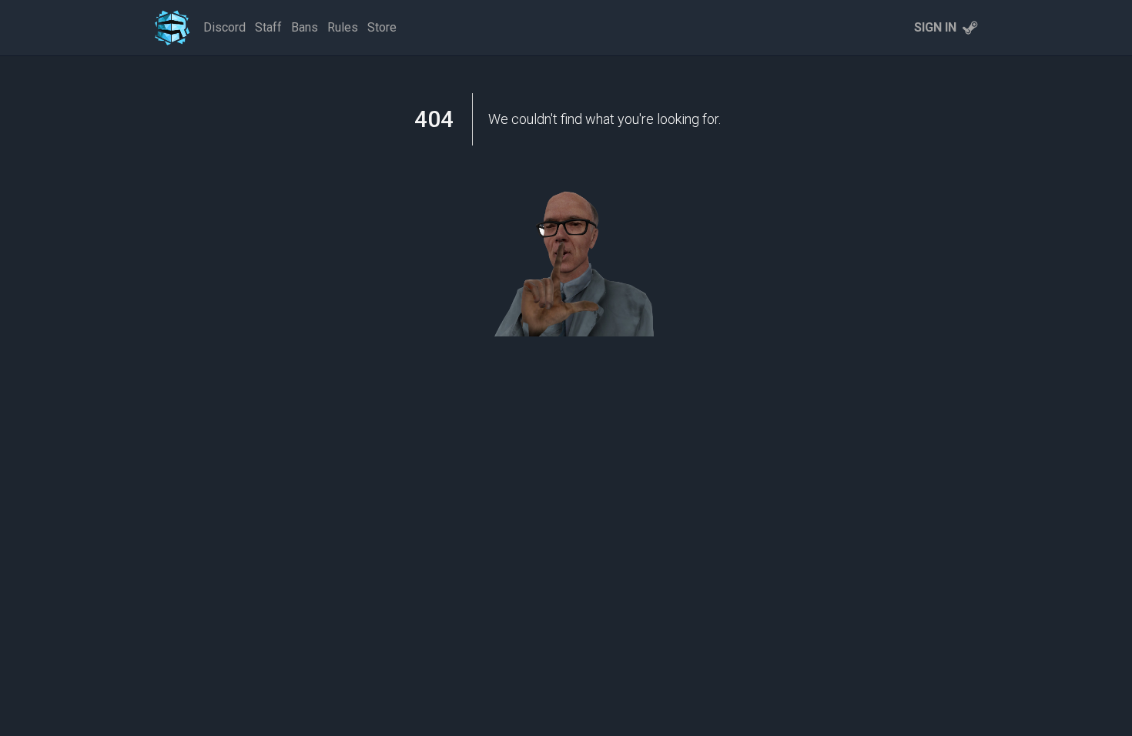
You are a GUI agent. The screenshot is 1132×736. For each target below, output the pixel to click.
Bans (304, 27)
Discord (224, 27)
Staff (268, 27)
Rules (342, 27)
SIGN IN (935, 27)
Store (382, 27)
